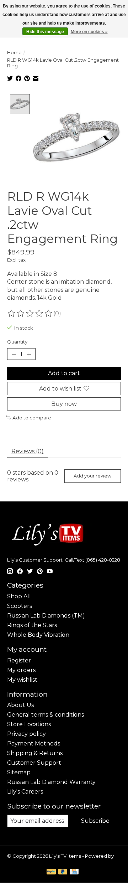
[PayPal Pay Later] (63, 872)
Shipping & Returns (35, 753)
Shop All (19, 596)
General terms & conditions (45, 714)
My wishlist (22, 679)
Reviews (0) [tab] (27, 451)
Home (14, 52)
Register (19, 660)
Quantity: (17, 342)
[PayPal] (51, 872)
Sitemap (19, 772)
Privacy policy (26, 733)
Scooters (19, 606)
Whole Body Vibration (38, 634)
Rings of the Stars (32, 625)
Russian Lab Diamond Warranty (51, 782)
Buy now (64, 404)
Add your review (92, 476)
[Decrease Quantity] (13, 354)
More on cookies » (89, 31)
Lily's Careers (25, 791)
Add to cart (64, 373)
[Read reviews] (30, 313)
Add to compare (31, 417)
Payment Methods (33, 743)
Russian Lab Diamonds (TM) (46, 615)
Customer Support (34, 762)
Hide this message (45, 31)
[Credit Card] (74, 872)
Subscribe (95, 820)
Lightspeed (20, 861)
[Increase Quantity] (28, 354)
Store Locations (29, 724)
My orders (21, 670)
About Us (20, 705)
